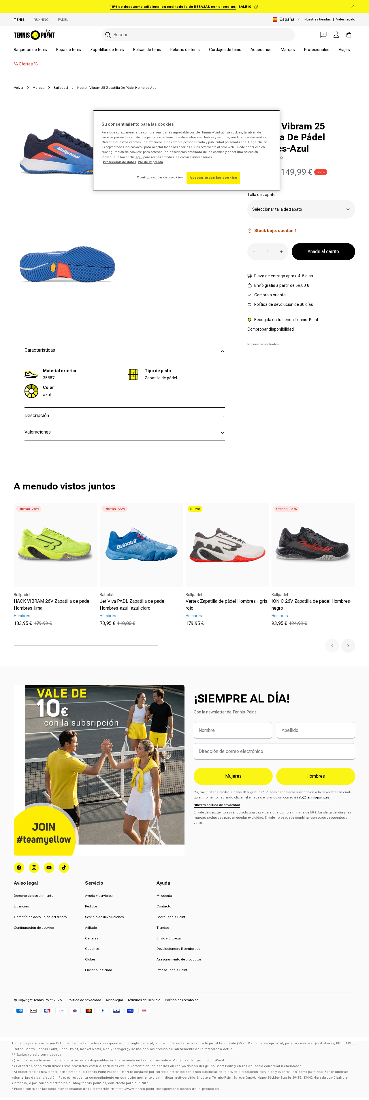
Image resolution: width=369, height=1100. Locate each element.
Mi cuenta (164, 896)
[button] (332, 646)
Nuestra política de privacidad (217, 805)
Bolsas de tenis (147, 49)
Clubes (90, 959)
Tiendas (163, 928)
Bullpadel (61, 88)
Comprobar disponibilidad (270, 329)
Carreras (91, 938)
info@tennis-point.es (313, 797)
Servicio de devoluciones (104, 917)
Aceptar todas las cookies (213, 178)
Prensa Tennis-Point (172, 970)
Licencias (21, 906)
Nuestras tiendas (317, 19)
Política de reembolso (181, 1000)
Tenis (19, 20)
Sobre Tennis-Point (171, 917)
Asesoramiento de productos (179, 959)
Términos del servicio (143, 1000)
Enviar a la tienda (98, 970)
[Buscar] (108, 35)
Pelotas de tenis (185, 49)
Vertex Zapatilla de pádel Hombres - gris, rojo (227, 604)
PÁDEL (63, 20)
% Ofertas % (26, 64)
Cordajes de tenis (225, 49)
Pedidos (91, 906)
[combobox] (198, 34)
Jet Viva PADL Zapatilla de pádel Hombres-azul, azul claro (132, 604)
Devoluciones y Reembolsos (178, 949)
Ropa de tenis (68, 49)
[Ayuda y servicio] (323, 34)
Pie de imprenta (150, 162)
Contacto (164, 906)
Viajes (344, 49)
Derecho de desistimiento (33, 896)
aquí (138, 157)
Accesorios (261, 49)
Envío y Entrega (169, 938)
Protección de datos (119, 162)
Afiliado (91, 928)
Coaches (92, 949)
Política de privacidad (84, 1000)
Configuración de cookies (34, 928)
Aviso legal (114, 1000)
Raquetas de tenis (30, 49)
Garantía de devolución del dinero (40, 917)
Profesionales (317, 49)
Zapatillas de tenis (107, 49)
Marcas (288, 49)
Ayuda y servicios (98, 896)
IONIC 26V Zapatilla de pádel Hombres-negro (312, 604)
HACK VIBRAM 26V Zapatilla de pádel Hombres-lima (52, 604)
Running (41, 20)
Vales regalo (345, 19)
